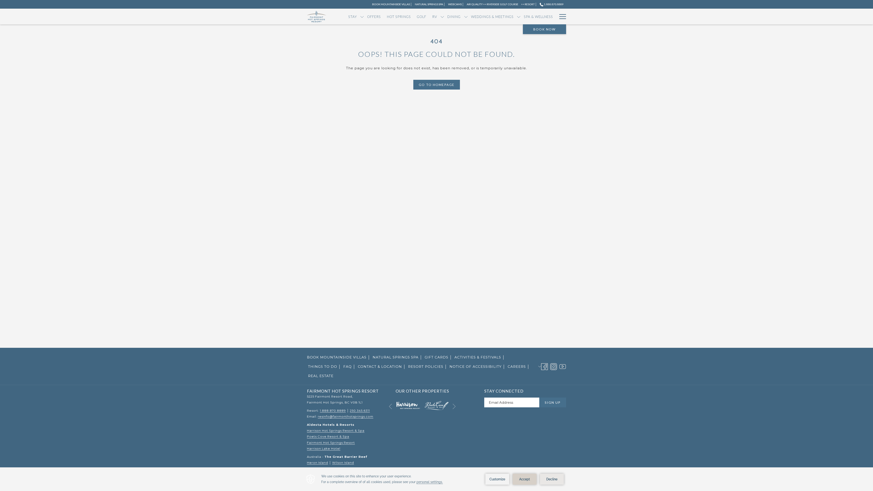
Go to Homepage (436, 85)
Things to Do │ (324, 366)
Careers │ (519, 366)
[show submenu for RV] (442, 16)
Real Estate (321, 376)
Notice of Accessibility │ (477, 366)
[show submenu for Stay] (362, 16)
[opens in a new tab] (408, 405)
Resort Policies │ (427, 366)
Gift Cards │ (438, 358)
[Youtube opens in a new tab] (562, 366)
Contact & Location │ (382, 366)
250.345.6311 (360, 410)
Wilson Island (343, 462)
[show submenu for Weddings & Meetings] (519, 16)
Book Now (544, 29)
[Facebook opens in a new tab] (544, 366)
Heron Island (317, 462)
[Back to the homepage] (316, 16)
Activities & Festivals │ (479, 357)
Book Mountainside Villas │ (338, 358)
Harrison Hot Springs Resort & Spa (335, 430)
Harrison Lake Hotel (323, 448)
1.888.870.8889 (553, 4)
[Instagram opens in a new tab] (553, 366)
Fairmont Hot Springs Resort (331, 442)
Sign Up (553, 402)
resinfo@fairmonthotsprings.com (345, 416)
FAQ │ (349, 366)
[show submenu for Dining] (466, 16)
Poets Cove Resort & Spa (328, 436)
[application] (436, 479)
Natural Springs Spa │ (397, 357)
